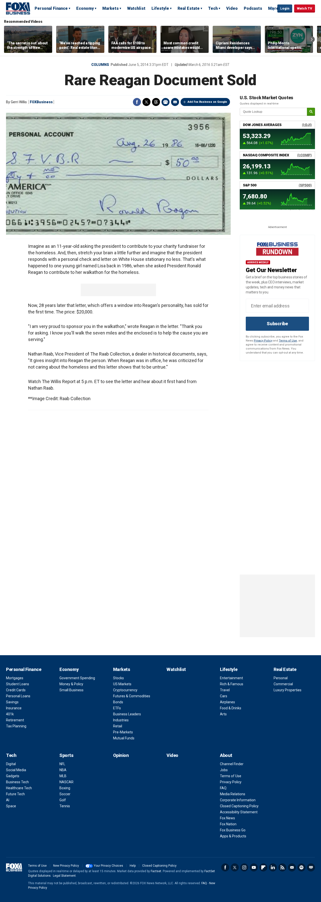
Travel (225, 690)
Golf (62, 800)
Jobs (224, 770)
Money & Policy (71, 684)
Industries (121, 720)
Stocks (118, 678)
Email (175, 102)
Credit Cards (16, 690)
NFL (62, 764)
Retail (117, 726)
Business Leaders (127, 714)
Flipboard (263, 867)
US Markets (122, 684)
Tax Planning (16, 726)
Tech (213, 8)
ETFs (117, 708)
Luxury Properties (287, 690)
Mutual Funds (123, 738)
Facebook (137, 102)
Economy (85, 8)
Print (166, 102)
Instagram (244, 867)
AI (7, 800)
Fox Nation (228, 824)
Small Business (71, 690)
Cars (223, 696)
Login (284, 8)
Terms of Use (288, 340)
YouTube (254, 867)
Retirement (15, 720)
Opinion (121, 755)
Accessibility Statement (239, 812)
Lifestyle (160, 8)
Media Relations (232, 794)
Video (232, 8)
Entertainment (231, 678)
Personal (281, 678)
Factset (156, 871)
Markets (110, 8)
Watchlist (136, 8)
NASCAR (66, 782)
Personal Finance (51, 8)
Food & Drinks (230, 708)
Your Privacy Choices (108, 865)
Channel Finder (232, 764)
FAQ (223, 788)
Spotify (301, 867)
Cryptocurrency (125, 690)
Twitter (146, 102)
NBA (62, 770)
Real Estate (189, 8)
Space (11, 806)
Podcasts (253, 8)
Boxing (64, 788)
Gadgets (12, 776)
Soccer (64, 794)
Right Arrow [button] (312, 39)
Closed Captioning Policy (239, 806)
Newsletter (292, 867)
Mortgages (14, 678)
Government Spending (77, 678)
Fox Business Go (233, 830)
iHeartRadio (311, 867)
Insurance (14, 708)
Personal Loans (18, 696)
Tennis (64, 806)
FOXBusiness (41, 102)
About (226, 755)
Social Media (16, 770)
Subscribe (277, 323)
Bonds (118, 702)
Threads (156, 102)
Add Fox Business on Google (207, 101)
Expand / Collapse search (272, 9)
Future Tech (15, 794)
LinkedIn (273, 867)
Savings (12, 702)
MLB (62, 776)
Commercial (283, 684)
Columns (100, 65)
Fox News (227, 818)
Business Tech (17, 782)
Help (133, 865)
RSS (282, 867)
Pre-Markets (123, 732)
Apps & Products (233, 836)
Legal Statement (64, 875)
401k (10, 714)
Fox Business (18, 8)
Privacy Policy (263, 340)
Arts (223, 714)
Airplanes (227, 702)
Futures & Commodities (131, 696)
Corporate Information (238, 800)
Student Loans (17, 684)
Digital (11, 764)
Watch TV (304, 8)
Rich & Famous (231, 684)
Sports (66, 755)
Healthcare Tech (19, 788)
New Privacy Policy (66, 865)
